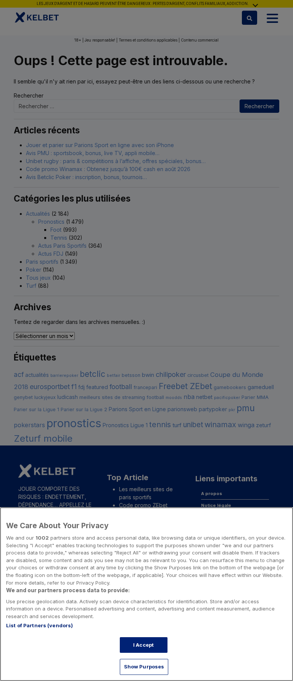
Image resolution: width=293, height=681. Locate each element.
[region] (146, 594)
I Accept (143, 645)
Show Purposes (144, 666)
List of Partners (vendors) (39, 625)
